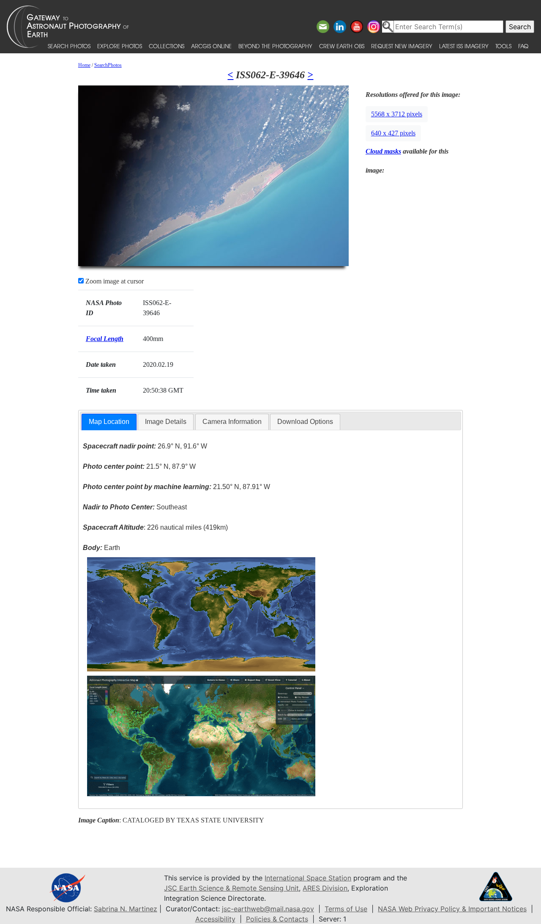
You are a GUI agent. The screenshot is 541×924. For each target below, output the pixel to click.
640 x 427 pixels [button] (393, 133)
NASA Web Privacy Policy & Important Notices (452, 909)
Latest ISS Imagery (464, 46)
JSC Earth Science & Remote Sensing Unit (231, 888)
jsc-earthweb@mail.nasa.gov (268, 909)
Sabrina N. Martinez (125, 909)
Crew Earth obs (341, 46)
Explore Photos (119, 46)
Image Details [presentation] (165, 421)
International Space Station (308, 878)
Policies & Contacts (277, 919)
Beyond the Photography (275, 46)
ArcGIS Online (211, 46)
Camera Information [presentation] (232, 421)
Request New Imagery (401, 46)
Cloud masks (383, 151)
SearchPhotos (108, 65)
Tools (503, 46)
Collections (166, 46)
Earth (101, 547)
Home (84, 65)
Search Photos (69, 46)
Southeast (135, 507)
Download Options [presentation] (305, 421)
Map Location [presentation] (109, 421)
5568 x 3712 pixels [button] (396, 114)
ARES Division (325, 888)
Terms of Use (346, 909)
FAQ (523, 46)
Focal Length (104, 338)
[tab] (109, 422)
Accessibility (215, 919)
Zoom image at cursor (114, 281)
